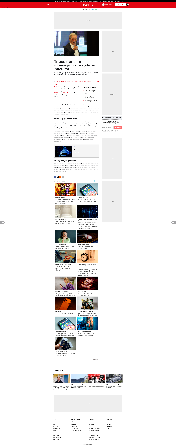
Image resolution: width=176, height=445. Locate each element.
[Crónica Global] (88, 4)
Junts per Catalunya (78, 81)
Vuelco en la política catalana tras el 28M (89, 96)
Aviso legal (92, 422)
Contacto (91, 424)
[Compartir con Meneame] (60, 177)
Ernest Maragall (87, 81)
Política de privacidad (94, 428)
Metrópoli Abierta (75, 419)
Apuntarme (118, 127)
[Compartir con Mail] (63, 177)
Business (55, 422)
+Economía (56, 433)
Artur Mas (68, 1)
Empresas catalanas (94, 433)
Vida (54, 424)
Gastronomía (56, 435)
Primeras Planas (57, 437)
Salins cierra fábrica (62, 1)
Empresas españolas (94, 435)
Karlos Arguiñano (111, 1)
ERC (57, 81)
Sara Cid (56, 84)
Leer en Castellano (4, 7)
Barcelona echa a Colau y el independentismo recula (91, 101)
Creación (55, 426)
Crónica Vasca (74, 422)
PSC (59, 81)
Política (56, 59)
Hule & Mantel (74, 433)
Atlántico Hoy (74, 428)
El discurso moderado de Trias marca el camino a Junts (90, 92)
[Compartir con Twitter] (58, 177)
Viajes (54, 430)
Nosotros (91, 419)
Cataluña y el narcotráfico (93, 1)
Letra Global (74, 426)
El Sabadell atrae (74, 1)
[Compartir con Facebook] (55, 177)
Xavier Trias (63, 81)
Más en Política (58, 371)
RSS (89, 426)
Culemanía (73, 424)
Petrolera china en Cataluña (83, 1)
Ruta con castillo (117, 1)
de (61, 93)
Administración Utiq (94, 439)
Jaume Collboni (70, 81)
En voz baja (56, 439)
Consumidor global (76, 430)
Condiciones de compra (95, 437)
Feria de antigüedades (103, 1)
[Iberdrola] (94, 10)
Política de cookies (94, 430)
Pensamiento (56, 428)
